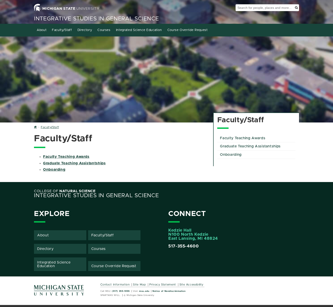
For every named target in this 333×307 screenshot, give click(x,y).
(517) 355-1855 (121, 291)
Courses (103, 30)
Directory (84, 30)
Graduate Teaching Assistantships (74, 163)
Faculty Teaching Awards (66, 156)
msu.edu (144, 291)
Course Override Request (187, 30)
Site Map (139, 284)
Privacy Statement (162, 284)
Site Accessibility (191, 284)
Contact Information (115, 284)
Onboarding (54, 169)
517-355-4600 (183, 246)
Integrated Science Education (139, 30)
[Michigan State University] (59, 292)
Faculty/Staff (62, 30)
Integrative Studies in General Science (96, 19)
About (41, 30)
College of (65, 191)
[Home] (35, 127)
